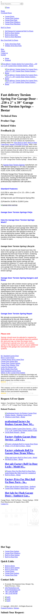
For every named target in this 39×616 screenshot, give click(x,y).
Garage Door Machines (12, 24)
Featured (8, 60)
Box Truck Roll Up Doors (9, 40)
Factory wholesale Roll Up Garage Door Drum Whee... (20, 451)
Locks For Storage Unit (8, 367)
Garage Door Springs (12, 18)
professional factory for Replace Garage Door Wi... (19, 423)
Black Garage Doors (7, 358)
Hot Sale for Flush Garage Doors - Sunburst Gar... (19, 494)
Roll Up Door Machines (13, 37)
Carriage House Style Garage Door (12, 359)
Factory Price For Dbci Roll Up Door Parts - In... (20, 480)
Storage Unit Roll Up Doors (19, 144)
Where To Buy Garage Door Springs (13, 373)
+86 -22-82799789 (11, 593)
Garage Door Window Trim (10, 365)
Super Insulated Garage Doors (11, 371)
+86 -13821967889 (11, 591)
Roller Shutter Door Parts (9, 369)
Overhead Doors (6, 13)
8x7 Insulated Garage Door (10, 356)
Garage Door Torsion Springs (14, 165)
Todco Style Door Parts (12, 44)
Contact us (4, 53)
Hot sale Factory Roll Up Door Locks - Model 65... (21, 465)
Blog (2, 49)
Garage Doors (9, 16)
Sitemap (16, 608)
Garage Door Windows (12, 22)
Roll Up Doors (6, 27)
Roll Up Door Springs (12, 33)
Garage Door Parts (11, 20)
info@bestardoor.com (12, 588)
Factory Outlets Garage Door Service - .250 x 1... (21, 438)
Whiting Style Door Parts (13, 46)
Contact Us (4, 504)
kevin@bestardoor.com (12, 590)
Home (3, 11)
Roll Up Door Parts (11, 35)
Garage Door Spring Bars (9, 361)
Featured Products (7, 608)
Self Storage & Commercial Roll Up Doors (19, 31)
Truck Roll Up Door (20, 142)
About (3, 51)
